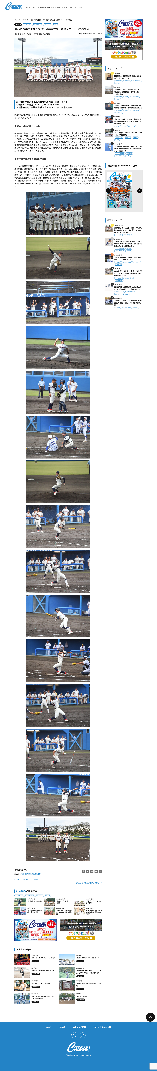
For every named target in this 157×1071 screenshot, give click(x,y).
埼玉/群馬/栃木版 (37, 24)
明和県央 (55, 24)
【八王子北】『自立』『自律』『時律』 (87, 883)
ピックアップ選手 (119, 153)
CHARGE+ (18, 24)
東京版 (124, 126)
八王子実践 (128, 137)
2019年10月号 (119, 291)
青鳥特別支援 (131, 126)
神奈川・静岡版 (79, 1027)
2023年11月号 (27, 24)
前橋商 (126, 96)
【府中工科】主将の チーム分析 (27, 879)
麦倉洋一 (135, 307)
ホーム (49, 1027)
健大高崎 (129, 248)
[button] (108, 190)
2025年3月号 (118, 80)
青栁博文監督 (118, 264)
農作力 (128, 156)
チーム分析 (118, 235)
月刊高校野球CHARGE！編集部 (92, 34)
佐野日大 (117, 307)
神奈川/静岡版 (118, 280)
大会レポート (47, 24)
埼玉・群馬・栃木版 (102, 1027)
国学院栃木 (127, 80)
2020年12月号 (119, 137)
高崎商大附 (127, 294)
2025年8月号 (118, 96)
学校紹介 (117, 99)
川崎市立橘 (126, 278)
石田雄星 (128, 251)
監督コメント (118, 83)
